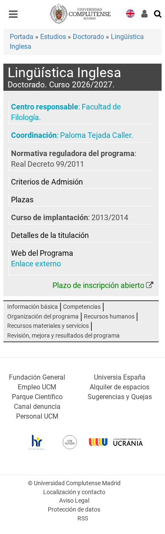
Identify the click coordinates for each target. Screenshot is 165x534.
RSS (82, 518)
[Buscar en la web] (158, 13)
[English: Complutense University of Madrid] (130, 13)
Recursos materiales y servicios (48, 326)
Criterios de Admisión (47, 182)
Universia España (120, 377)
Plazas (22, 200)
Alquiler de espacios (119, 387)
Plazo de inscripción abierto (98, 285)
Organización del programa (43, 316)
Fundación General (37, 377)
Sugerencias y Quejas (120, 397)
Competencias (82, 306)
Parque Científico (37, 397)
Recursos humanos (109, 316)
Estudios (53, 37)
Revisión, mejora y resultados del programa (63, 335)
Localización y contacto (74, 492)
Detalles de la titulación (50, 235)
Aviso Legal (74, 500)
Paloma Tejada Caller (95, 135)
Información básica (32, 306)
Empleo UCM (37, 387)
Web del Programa (42, 253)
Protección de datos (74, 509)
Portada (21, 37)
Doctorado (88, 37)
